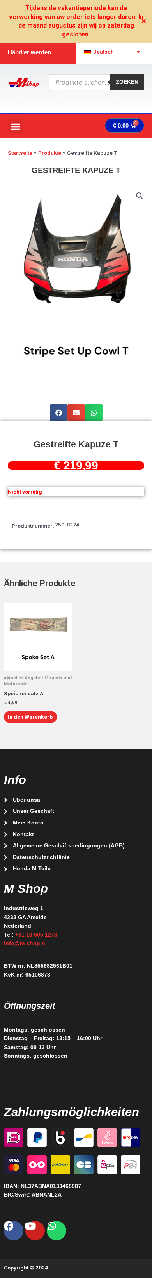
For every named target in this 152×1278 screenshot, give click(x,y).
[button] (15, 126)
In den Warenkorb (30, 716)
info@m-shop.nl (25, 943)
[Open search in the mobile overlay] (97, 82)
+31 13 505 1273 (36, 935)
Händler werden (29, 52)
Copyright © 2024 (26, 1267)
